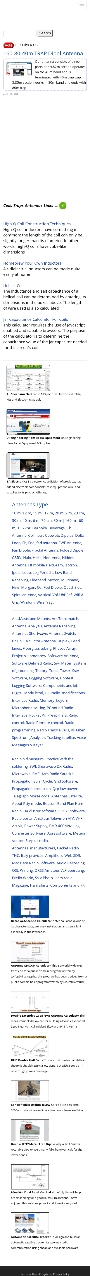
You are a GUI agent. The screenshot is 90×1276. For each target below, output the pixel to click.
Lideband (38, 579)
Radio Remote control (44, 722)
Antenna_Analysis (27, 625)
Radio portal (22, 818)
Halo (27, 557)
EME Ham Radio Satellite (53, 773)
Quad (68, 587)
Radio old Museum (28, 758)
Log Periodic (43, 572)
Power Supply (35, 825)
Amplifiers (54, 855)
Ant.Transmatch (65, 618)
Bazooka (39, 527)
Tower (65, 670)
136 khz (24, 527)
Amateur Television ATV (54, 818)
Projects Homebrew (29, 655)
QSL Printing (22, 870)
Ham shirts (39, 885)
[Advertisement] (45, 140)
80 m (58, 520)
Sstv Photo (44, 877)
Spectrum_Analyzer (28, 737)
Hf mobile (36, 565)
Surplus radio (37, 840)
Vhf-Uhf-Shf (62, 594)
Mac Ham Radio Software (33, 862)
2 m (68, 513)
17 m (48, 513)
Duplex (63, 640)
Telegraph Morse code (31, 796)
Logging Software (43, 678)
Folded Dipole (71, 550)
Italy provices (32, 855)
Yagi (49, 602)
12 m (26, 513)
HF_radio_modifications (65, 692)
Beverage (56, 527)
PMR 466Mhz (60, 825)
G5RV (16, 557)
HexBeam (54, 565)
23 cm (79, 513)
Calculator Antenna (39, 640)
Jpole (16, 572)
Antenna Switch (62, 633)
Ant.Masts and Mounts (31, 618)
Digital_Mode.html (27, 692)
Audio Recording (71, 862)
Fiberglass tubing (37, 648)
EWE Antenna (70, 542)
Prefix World (22, 877)
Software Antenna (63, 655)
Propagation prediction (31, 788)
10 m (16, 513)
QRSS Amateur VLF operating (59, 870)
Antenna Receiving (59, 625)
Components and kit (60, 685)
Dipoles (67, 535)
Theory (41, 670)
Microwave (21, 773)
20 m (59, 513)
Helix (37, 557)
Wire (40, 602)
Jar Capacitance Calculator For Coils (35, 319)
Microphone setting (28, 707)
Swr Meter (63, 663)
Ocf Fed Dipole (49, 587)
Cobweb (52, 535)
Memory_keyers (54, 700)
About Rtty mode (26, 803)
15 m (38, 513)
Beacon (49, 803)
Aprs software (59, 833)
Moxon (53, 579)
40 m (26, 520)
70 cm (46, 520)
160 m (70, 520)
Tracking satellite (61, 737)
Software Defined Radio (32, 663)
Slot (77, 587)
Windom (27, 602)
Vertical (44, 594)
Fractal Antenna (45, 550)
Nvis (15, 587)
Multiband (69, 579)
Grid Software (65, 781)
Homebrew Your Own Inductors (32, 263)
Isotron (71, 565)
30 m (16, 520)
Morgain (28, 587)
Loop (26, 572)
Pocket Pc (37, 715)
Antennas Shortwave (29, 633)
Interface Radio (25, 700)
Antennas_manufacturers (33, 848)
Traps (53, 670)
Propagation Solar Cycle (32, 781)
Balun (17, 640)
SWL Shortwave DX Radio (50, 766)
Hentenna (51, 557)
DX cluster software (40, 810)
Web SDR (72, 855)
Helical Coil (13, 285)
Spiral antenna (24, 594)
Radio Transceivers (53, 730)
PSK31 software (71, 810)
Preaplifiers (57, 715)
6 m (36, 520)
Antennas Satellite (66, 796)
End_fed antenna (42, 542)
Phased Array (64, 648)
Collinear (35, 535)
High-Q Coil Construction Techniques (37, 223)
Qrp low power (65, 788)
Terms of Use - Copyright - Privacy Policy (45, 1274)
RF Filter (78, 730)
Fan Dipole (21, 550)
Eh (24, 542)
